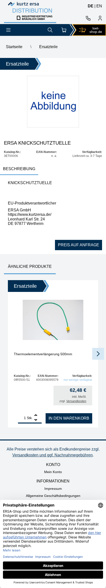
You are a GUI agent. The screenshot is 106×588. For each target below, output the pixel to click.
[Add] (36, 415)
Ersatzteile (48, 47)
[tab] (19, 169)
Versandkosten (76, 401)
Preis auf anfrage (78, 245)
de (90, 6)
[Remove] (36, 420)
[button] (98, 354)
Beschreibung (19, 169)
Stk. (30, 418)
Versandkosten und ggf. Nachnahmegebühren (52, 455)
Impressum (53, 489)
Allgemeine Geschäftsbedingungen (53, 496)
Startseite (14, 47)
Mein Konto (53, 472)
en (99, 6)
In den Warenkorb (69, 418)
